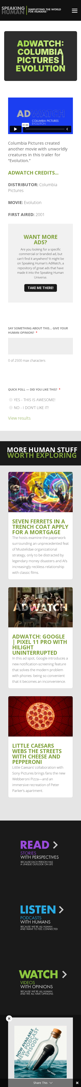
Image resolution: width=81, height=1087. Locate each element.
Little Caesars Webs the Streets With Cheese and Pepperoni (37, 754)
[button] (75, 10)
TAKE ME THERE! (41, 288)
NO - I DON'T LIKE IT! (31, 407)
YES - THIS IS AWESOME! (34, 399)
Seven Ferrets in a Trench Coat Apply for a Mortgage (40, 527)
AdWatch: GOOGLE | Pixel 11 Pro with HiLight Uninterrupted (39, 644)
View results (19, 418)
